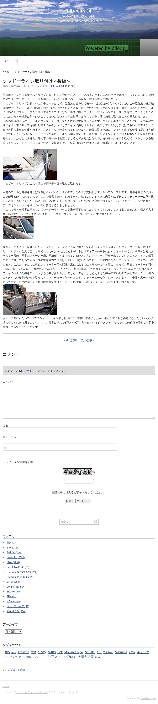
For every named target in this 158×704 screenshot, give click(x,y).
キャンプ (143, 652)
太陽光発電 (85, 656)
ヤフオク (54, 656)
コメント (8, 381)
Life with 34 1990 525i (63, 86)
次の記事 (86, 340)
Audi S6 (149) (14, 552)
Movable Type (147, 698)
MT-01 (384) (13, 581)
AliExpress (10, 652)
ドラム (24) (13, 547)
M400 (52, 652)
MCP (60, 652)
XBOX (132, 652)
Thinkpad (108, 652)
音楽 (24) (12, 542)
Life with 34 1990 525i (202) (22, 572)
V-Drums (121, 652)
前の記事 (71, 340)
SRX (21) (11, 596)
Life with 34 (79, 11)
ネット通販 (25, 657)
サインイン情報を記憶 (19, 462)
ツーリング (11, 657)
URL (5, 448)
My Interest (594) (16, 586)
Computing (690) (16, 557)
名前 (5, 425)
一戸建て (70, 656)
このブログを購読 (15, 669)
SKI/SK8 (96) (14, 591)
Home (6, 71)
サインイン (33, 371)
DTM (33, 652)
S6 (99, 651)
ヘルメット (39, 657)
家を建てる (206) (16, 611)
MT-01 (90, 651)
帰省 (97, 657)
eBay (42, 651)
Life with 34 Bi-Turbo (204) (21, 577)
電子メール (9, 437)
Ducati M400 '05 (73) (18, 567)
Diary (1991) (13, 562)
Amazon (23, 652)
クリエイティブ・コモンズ (33, 692)
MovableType (73, 652)
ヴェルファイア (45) (18, 606)
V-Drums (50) (14, 601)
